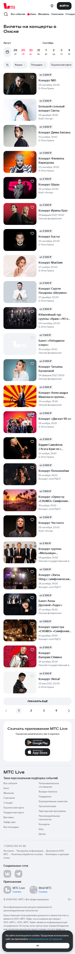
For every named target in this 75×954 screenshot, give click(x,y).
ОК (37, 946)
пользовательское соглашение (45, 939)
